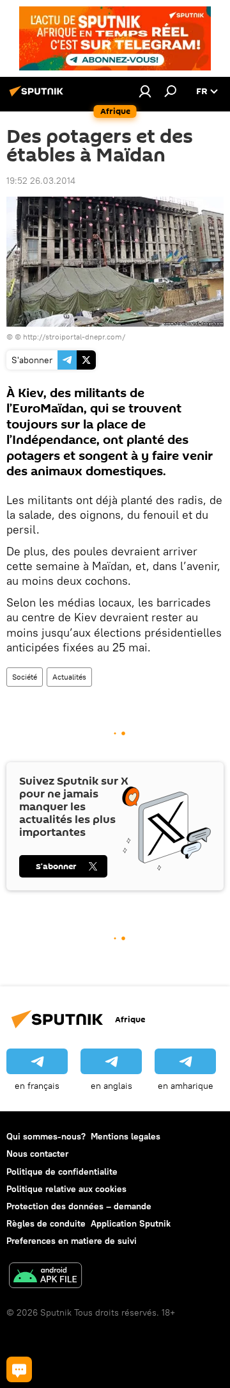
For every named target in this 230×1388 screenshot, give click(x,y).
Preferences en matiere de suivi (71, 1240)
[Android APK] (45, 1276)
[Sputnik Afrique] (38, 96)
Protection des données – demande (78, 1206)
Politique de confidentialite (62, 1171)
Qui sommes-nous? (46, 1136)
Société (24, 677)
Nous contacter (37, 1153)
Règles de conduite (46, 1223)
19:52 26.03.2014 (40, 180)
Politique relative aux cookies (66, 1189)
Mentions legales (125, 1136)
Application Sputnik (131, 1223)
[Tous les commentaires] (19, 1369)
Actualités (69, 677)
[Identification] (145, 91)
